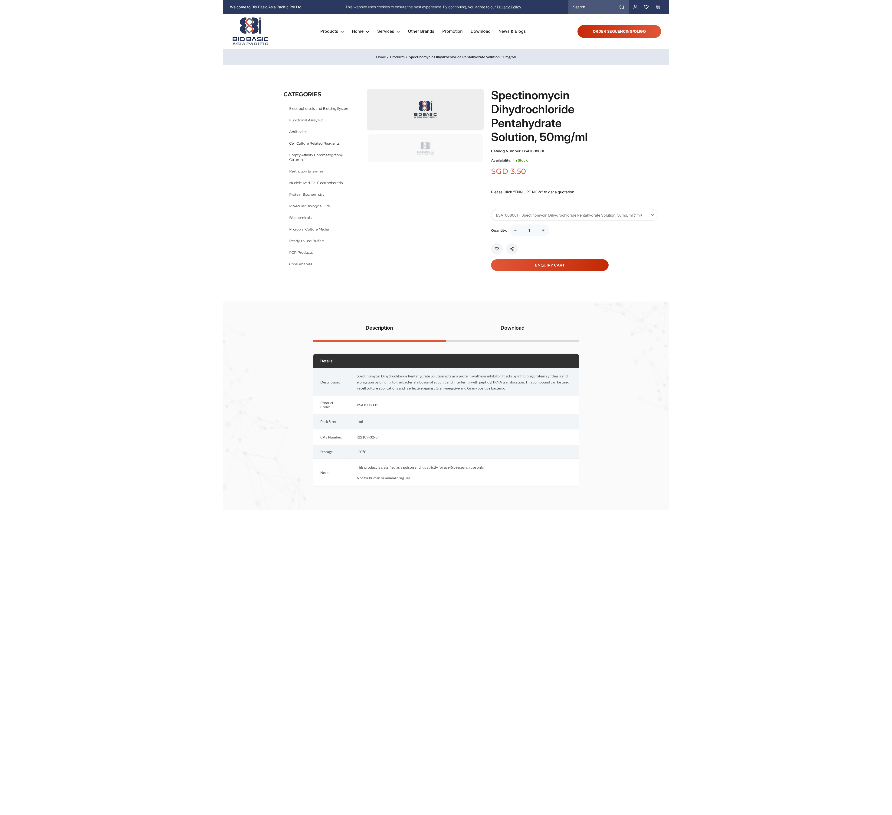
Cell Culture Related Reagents (314, 143)
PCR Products (300, 252)
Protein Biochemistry (306, 194)
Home (358, 31)
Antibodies (298, 131)
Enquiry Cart (550, 265)
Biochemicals (300, 217)
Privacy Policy (509, 7)
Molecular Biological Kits (309, 206)
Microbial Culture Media (309, 229)
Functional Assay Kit (306, 120)
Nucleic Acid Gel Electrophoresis (315, 182)
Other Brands (421, 31)
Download (481, 31)
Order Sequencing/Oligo (619, 31)
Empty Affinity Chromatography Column (316, 157)
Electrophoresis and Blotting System (319, 108)
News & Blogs (512, 31)
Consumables (300, 264)
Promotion (452, 31)
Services (385, 31)
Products (329, 31)
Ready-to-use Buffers (306, 240)
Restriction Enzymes (306, 171)
